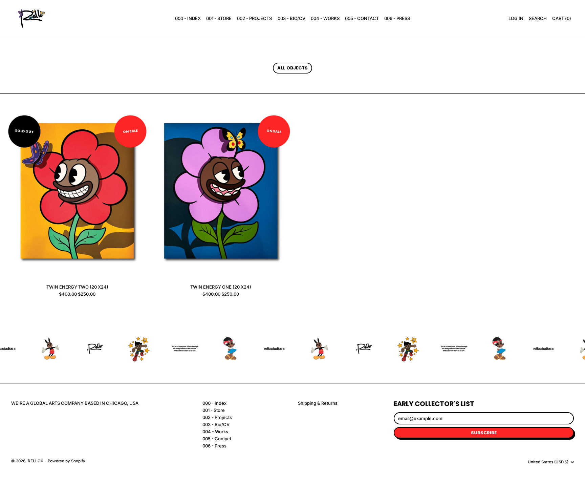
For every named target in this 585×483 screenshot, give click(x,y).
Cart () (561, 19)
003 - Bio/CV (291, 18)
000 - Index (188, 18)
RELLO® (35, 461)
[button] (537, 19)
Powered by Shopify (66, 461)
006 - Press (397, 18)
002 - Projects (254, 18)
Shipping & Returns (318, 403)
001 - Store (219, 18)
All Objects (292, 68)
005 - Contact (362, 18)
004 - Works (325, 18)
